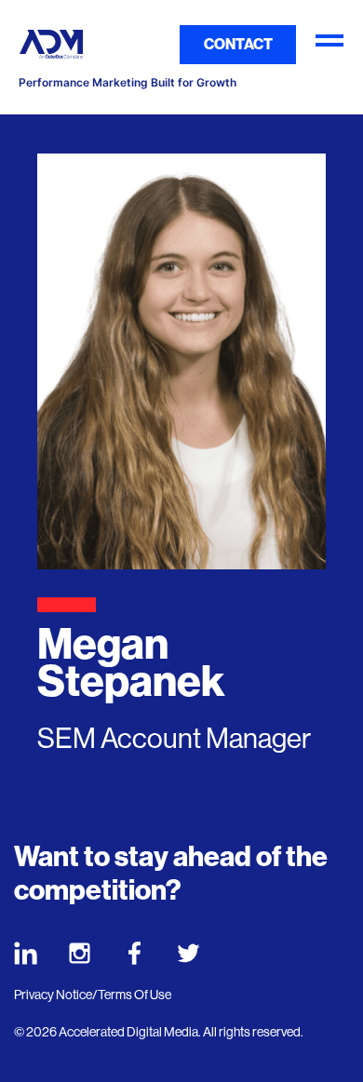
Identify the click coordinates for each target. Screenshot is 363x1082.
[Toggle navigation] (329, 44)
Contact (238, 44)
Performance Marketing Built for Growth (127, 82)
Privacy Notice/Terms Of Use (92, 994)
